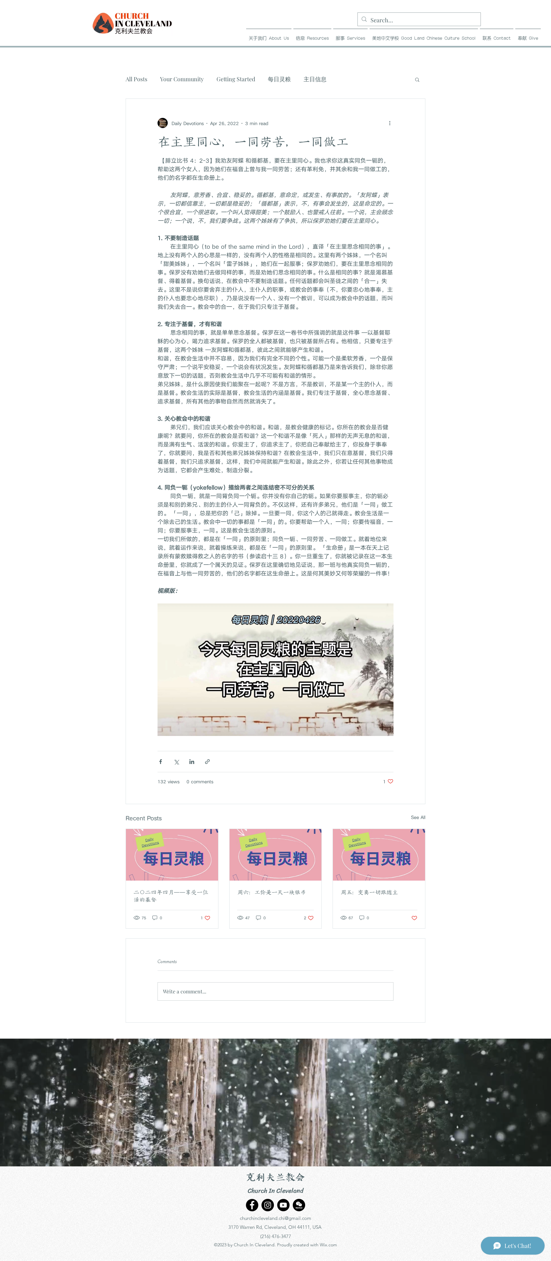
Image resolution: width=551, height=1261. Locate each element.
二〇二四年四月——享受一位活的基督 (171, 896)
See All (418, 817)
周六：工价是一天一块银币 (271, 892)
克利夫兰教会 (275, 1178)
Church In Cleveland (276, 1190)
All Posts (136, 79)
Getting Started (236, 79)
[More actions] (389, 123)
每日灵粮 (279, 79)
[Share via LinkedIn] (192, 762)
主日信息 (315, 79)
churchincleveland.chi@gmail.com (275, 1218)
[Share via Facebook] (161, 762)
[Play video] (275, 669)
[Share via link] (207, 762)
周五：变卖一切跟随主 (369, 892)
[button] (312, 35)
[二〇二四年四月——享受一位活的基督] (172, 855)
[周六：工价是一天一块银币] (276, 855)
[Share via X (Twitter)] (176, 762)
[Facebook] (252, 1205)
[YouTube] (283, 1205)
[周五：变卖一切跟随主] (379, 855)
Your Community (182, 79)
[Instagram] (267, 1205)
